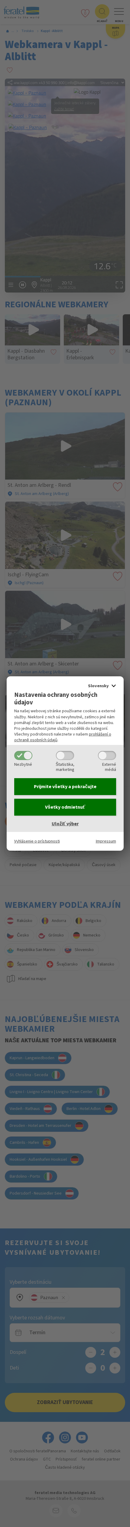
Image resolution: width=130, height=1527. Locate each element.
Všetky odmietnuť (65, 807)
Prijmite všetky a (65, 786)
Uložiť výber (65, 823)
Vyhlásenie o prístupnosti (37, 841)
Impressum (106, 841)
